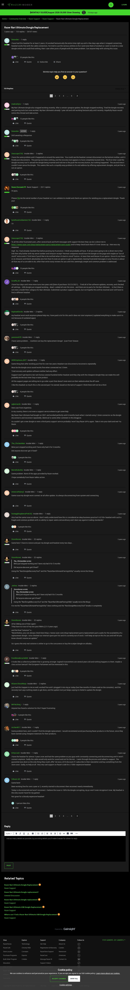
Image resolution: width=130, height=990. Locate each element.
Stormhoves (16, 539)
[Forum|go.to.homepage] (19, 4)
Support (43, 940)
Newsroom (62, 951)
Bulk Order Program (10, 959)
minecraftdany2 (17, 492)
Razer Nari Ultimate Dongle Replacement (21, 885)
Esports (24, 955)
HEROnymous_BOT (19, 360)
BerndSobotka (17, 470)
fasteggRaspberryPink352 (21, 513)
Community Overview (17, 19)
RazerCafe (6, 948)
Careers (61, 948)
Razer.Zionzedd (17, 187)
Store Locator (7, 951)
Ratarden (15, 39)
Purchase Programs (10, 955)
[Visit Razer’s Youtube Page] (78, 959)
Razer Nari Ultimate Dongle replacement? (21, 892)
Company (62, 940)
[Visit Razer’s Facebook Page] (78, 944)
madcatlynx (16, 104)
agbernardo (16, 404)
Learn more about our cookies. (108, 973)
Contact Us (62, 959)
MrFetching (16, 704)
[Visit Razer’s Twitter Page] (78, 955)
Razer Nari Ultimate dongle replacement (21, 900)
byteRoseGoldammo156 (21, 220)
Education (6, 963)
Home (4, 19)
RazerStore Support (47, 951)
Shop (5, 940)
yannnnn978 (16, 337)
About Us (62, 944)
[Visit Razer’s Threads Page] (78, 951)
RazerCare (43, 955)
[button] (2, 5)
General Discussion (12, 895)
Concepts (25, 951)
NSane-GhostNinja (18, 683)
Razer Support (34, 19)
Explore (24, 940)
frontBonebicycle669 (19, 658)
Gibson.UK (15, 779)
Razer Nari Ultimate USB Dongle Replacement (23, 907)
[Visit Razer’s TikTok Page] (78, 963)
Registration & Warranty (48, 948)
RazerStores (7, 944)
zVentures (62, 955)
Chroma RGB (26, 948)
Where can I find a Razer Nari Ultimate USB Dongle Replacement (30, 915)
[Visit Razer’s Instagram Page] (78, 948)
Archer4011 (16, 727)
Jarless (14, 585)
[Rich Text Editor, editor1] (65, 848)
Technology (26, 944)
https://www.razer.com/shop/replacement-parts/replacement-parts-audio (41, 244)
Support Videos (45, 963)
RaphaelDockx (17, 311)
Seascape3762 (17, 153)
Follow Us (80, 940)
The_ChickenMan (18, 443)
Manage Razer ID (46, 959)
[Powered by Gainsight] (65, 930)
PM (18, 198)
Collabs (24, 959)
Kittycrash (15, 753)
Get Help (43, 944)
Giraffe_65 (15, 281)
